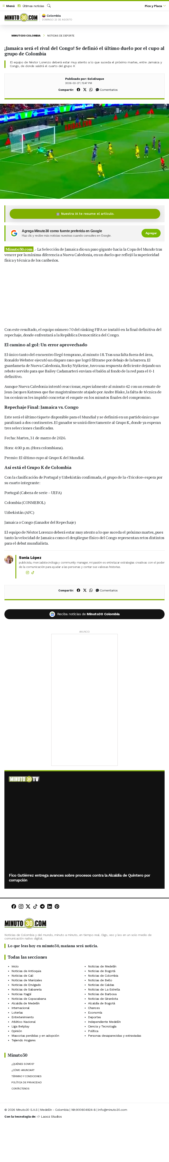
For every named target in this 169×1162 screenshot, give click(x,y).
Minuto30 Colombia (25, 35)
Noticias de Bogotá (101, 970)
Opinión (16, 1030)
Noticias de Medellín (102, 966)
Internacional (20, 1007)
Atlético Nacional (23, 1021)
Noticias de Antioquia (26, 970)
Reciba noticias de (88, 614)
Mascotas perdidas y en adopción (35, 1035)
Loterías (17, 1012)
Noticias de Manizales (26, 980)
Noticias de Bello (100, 980)
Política (93, 1030)
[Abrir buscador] (49, 6)
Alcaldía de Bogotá (101, 1003)
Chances (94, 1007)
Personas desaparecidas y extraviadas (114, 1035)
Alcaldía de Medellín (25, 1003)
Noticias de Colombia (103, 975)
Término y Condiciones (26, 1076)
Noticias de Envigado (26, 984)
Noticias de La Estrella (104, 989)
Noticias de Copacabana (28, 998)
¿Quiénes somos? (22, 1063)
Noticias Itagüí (21, 994)
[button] (8, 6)
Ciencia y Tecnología (102, 1026)
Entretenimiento (22, 1017)
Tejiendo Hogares (23, 1040)
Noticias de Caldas (101, 984)
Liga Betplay (20, 1026)
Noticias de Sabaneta (26, 989)
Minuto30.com (19, 249)
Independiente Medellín (104, 1021)
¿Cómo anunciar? (22, 1070)
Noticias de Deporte (60, 35)
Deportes (94, 1017)
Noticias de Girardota (103, 998)
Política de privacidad (26, 1082)
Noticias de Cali (22, 975)
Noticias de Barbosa (102, 994)
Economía (95, 1012)
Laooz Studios (51, 1116)
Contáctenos (20, 1088)
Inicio (15, 966)
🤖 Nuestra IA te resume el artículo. (85, 214)
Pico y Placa (153, 6)
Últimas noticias (33, 6)
